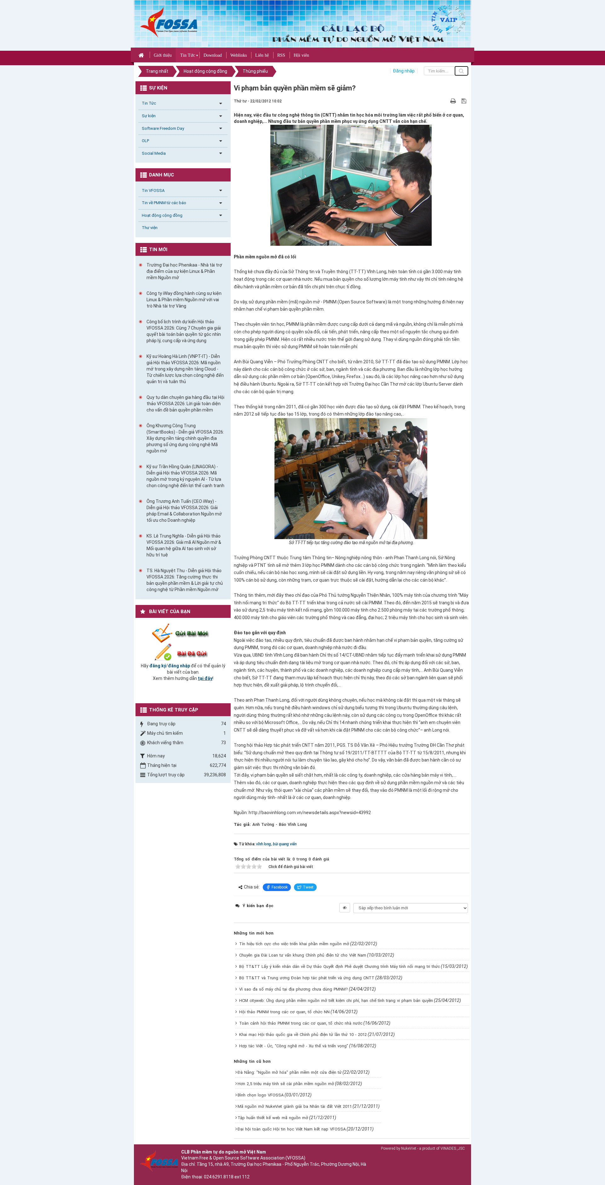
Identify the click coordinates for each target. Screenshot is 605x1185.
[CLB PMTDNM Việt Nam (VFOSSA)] (168, 22)
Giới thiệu (163, 55)
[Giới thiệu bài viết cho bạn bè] (445, 100)
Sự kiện (149, 115)
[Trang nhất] (142, 55)
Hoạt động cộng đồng (162, 215)
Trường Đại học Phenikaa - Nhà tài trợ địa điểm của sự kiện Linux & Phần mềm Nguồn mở (184, 271)
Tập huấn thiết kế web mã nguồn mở (273, 1117)
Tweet (308, 887)
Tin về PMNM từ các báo (164, 202)
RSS (281, 55)
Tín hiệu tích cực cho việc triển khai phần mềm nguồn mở (294, 943)
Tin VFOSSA (153, 190)
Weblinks (238, 55)
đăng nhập (179, 665)
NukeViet (408, 1148)
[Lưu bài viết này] (464, 100)
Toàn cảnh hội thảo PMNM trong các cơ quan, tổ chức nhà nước (300, 1023)
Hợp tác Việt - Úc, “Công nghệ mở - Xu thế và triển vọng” (293, 1046)
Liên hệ (262, 55)
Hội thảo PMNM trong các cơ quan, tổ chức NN (284, 1012)
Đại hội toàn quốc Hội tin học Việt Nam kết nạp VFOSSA (292, 1129)
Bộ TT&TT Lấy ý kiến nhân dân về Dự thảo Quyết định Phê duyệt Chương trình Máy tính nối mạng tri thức (339, 966)
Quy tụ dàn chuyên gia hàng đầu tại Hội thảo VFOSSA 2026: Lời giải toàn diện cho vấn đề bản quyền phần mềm (185, 403)
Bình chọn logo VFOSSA (261, 1095)
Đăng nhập (404, 70)
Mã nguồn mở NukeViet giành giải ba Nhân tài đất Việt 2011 (295, 1106)
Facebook (280, 887)
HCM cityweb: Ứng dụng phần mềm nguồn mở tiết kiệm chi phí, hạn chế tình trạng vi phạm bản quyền (336, 1000)
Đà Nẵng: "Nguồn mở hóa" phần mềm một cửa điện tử (290, 1072)
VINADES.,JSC (453, 1148)
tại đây (205, 678)
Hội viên (301, 55)
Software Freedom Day (163, 128)
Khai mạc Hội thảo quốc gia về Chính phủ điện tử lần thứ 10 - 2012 (303, 1034)
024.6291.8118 (218, 1176)
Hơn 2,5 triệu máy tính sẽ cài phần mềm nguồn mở (286, 1083)
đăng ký (157, 665)
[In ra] (453, 100)
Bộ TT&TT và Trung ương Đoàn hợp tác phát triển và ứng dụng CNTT (306, 977)
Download (213, 55)
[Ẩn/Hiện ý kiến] (344, 907)
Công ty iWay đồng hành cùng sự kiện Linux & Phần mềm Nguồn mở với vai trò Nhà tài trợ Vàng (184, 299)
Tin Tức (187, 55)
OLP (145, 140)
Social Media (154, 153)
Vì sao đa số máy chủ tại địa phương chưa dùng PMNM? (293, 989)
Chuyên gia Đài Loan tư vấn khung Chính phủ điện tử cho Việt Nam (302, 955)
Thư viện (150, 227)
